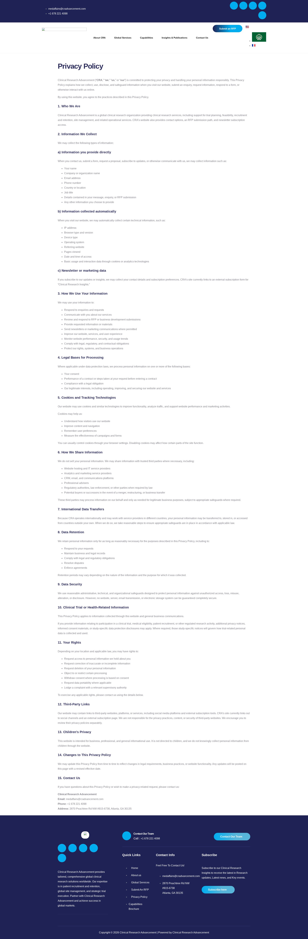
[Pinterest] (253, 6)
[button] (100, 37)
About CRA (99, 37)
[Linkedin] (262, 6)
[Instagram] (262, 15)
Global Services (122, 37)
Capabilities (146, 37)
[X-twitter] (243, 6)
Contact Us (202, 37)
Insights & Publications (174, 37)
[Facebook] (234, 6)
